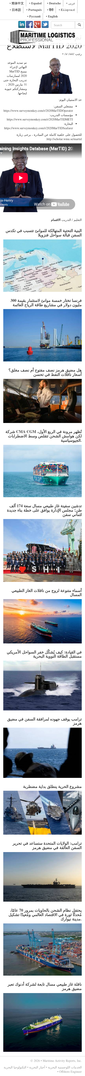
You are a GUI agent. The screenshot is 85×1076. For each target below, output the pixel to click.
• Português (34, 9)
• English (52, 16)
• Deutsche (54, 3)
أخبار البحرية (37, 1067)
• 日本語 (15, 9)
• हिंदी (50, 9)
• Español (35, 3)
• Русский (34, 16)
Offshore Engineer (70, 1071)
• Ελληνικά (67, 9)
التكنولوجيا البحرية (15, 1067)
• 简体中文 (17, 3)
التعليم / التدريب (71, 220)
